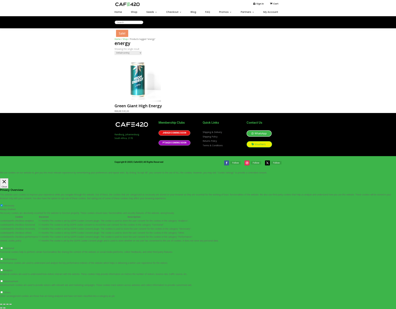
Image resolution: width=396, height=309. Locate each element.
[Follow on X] (267, 162)
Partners (246, 12)
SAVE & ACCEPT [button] (8, 299)
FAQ (207, 12)
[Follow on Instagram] (247, 162)
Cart (275, 3)
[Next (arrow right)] (4, 307)
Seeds (150, 12)
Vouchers (260, 144)
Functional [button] (5, 244)
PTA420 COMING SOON (174, 142)
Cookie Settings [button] (8, 176)
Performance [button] (6, 255)
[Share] (7, 304)
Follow (235, 162)
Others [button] (3, 288)
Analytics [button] (4, 266)
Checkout (172, 12)
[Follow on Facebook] (226, 162)
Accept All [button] (21, 176)
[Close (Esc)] (10, 304)
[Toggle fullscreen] (4, 304)
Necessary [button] (5, 201)
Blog (193, 12)
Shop (134, 12)
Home (118, 12)
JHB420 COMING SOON (174, 133)
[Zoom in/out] (1, 304)
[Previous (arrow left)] (1, 307)
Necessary (9, 205)
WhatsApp (261, 133)
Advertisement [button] (7, 277)
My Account (270, 12)
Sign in (260, 3)
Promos (224, 12)
